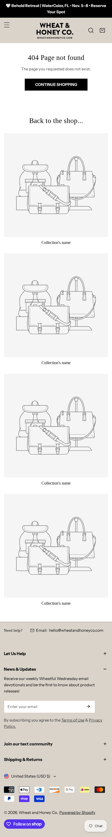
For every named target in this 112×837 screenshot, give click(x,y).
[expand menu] (7, 25)
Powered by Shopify (77, 812)
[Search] (91, 30)
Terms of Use (72, 720)
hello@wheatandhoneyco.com (76, 630)
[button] (102, 30)
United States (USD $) (30, 776)
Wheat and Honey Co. (38, 812)
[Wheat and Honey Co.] (54, 30)
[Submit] (88, 706)
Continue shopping (56, 84)
